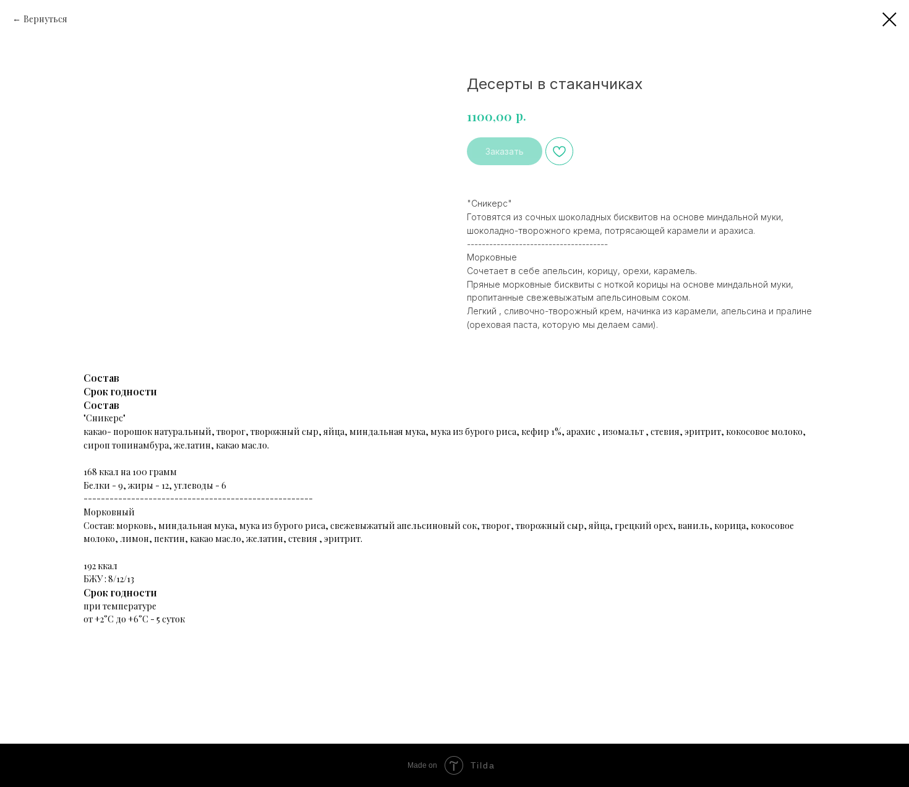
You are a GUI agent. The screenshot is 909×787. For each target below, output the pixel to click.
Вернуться (45, 19)
